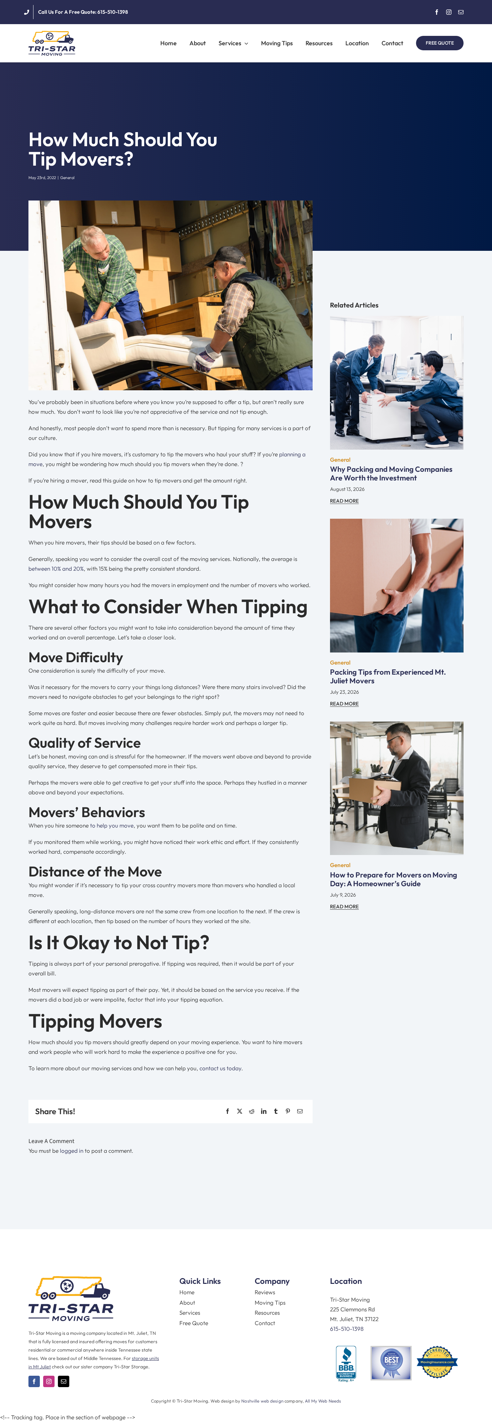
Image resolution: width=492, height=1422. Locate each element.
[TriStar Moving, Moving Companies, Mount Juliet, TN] (346, 1364)
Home (186, 1292)
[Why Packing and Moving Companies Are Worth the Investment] (397, 320)
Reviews (265, 1292)
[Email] (300, 1111)
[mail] (461, 12)
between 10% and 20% (56, 568)
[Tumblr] (276, 1111)
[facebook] (436, 12)
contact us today (220, 1068)
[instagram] (449, 12)
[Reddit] (252, 1111)
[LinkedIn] (264, 1111)
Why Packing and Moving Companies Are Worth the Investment (391, 473)
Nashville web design (262, 1401)
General (67, 177)
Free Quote (193, 1322)
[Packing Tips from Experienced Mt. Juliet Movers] (397, 523)
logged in (71, 1150)
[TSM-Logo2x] (51, 33)
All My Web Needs (323, 1401)
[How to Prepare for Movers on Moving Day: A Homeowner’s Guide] (397, 726)
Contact (265, 1322)
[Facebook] (228, 1111)
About (187, 1302)
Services (189, 1312)
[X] (240, 1111)
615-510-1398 (346, 1328)
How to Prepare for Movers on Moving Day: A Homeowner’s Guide (393, 879)
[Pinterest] (288, 1111)
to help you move (112, 825)
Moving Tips (270, 1302)
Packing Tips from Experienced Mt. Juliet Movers (388, 676)
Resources (267, 1312)
